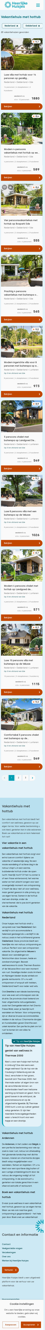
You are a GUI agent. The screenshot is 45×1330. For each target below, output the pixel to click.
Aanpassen (10, 1325)
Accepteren (29, 1325)
